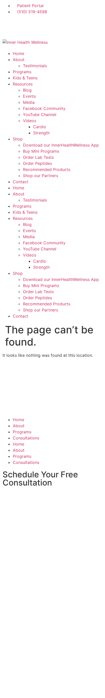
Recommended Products (46, 169)
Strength (41, 132)
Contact (20, 181)
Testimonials (35, 65)
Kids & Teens (25, 77)
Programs (22, 71)
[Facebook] (9, 26)
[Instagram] (23, 26)
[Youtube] (65, 26)
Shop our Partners (40, 175)
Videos (29, 120)
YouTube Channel (39, 114)
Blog (27, 90)
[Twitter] (37, 26)
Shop (18, 138)
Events (29, 96)
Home (18, 53)
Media (29, 102)
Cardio (39, 126)
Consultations (26, 437)
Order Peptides (37, 163)
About (18, 59)
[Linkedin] (51, 26)
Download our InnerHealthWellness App (61, 145)
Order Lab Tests (38, 157)
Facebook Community (44, 108)
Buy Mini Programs (41, 151)
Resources (23, 84)
